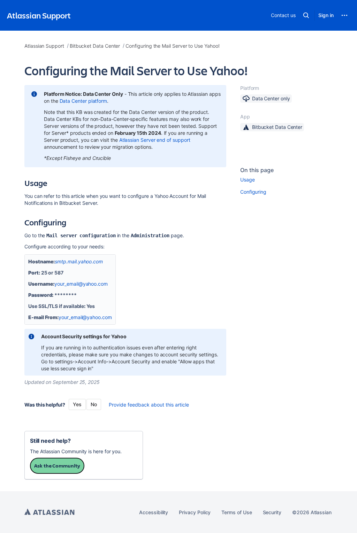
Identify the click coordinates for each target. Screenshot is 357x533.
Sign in (326, 15)
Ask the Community (57, 465)
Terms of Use (236, 512)
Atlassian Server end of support (154, 140)
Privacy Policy (195, 512)
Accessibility (153, 512)
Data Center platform (83, 101)
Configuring (253, 192)
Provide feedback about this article (149, 405)
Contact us (283, 15)
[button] (306, 15)
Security (272, 512)
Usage (247, 180)
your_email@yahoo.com (81, 284)
